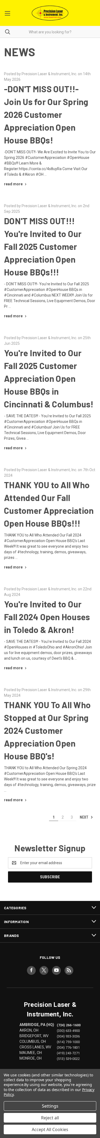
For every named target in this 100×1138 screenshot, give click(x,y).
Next (84, 817)
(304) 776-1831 (68, 1047)
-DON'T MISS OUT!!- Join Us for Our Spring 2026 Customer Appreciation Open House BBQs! (46, 114)
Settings (50, 1106)
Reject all (50, 1118)
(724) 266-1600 (69, 1025)
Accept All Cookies (50, 1129)
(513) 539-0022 (68, 1059)
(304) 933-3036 (68, 1036)
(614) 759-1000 (68, 1042)
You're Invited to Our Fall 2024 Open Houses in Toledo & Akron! (47, 617)
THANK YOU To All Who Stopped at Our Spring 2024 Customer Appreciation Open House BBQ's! (47, 730)
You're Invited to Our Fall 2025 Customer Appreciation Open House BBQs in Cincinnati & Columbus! (49, 378)
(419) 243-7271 (68, 1053)
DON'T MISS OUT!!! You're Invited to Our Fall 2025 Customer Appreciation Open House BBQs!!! (43, 246)
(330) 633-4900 (68, 1030)
